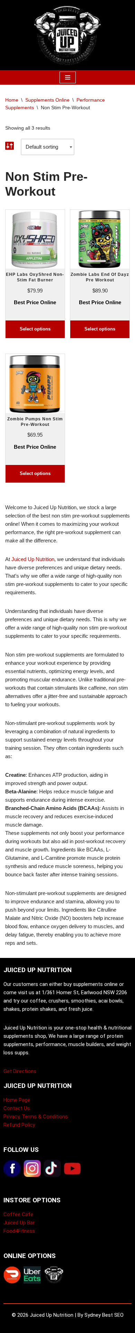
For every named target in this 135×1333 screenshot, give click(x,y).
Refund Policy (19, 1125)
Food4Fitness (19, 1231)
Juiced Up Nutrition (32, 559)
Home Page (16, 1100)
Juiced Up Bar (19, 1223)
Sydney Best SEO (104, 1315)
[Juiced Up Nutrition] (67, 35)
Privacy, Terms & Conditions (35, 1116)
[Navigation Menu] (68, 77)
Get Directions (19, 1071)
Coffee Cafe (18, 1214)
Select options (35, 329)
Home (11, 100)
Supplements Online (47, 100)
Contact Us (16, 1108)
